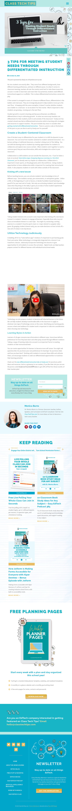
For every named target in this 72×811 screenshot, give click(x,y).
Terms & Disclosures (34, 806)
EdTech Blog (15, 769)
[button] (67, 3)
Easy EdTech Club (15, 794)
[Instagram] (23, 744)
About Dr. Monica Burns (15, 765)
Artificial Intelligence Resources (14, 785)
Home (15, 761)
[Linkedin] (16, 749)
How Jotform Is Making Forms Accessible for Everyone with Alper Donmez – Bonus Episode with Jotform (21, 574)
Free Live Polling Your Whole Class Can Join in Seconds (21, 500)
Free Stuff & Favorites (15, 773)
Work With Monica (15, 790)
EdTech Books (15, 777)
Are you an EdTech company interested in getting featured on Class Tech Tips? (35, 721)
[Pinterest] (18, 744)
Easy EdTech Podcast (15, 780)
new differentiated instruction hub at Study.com (32, 362)
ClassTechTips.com (31, 414)
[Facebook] (13, 744)
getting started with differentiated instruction (22, 126)
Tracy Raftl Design (52, 806)
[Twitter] (8, 744)
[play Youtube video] (35, 300)
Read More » (14, 518)
